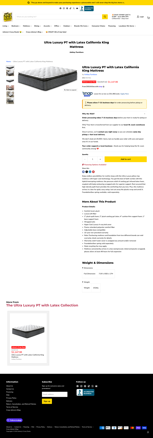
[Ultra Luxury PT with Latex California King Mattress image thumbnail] (10, 68)
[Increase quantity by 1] (100, 159)
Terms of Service (12, 407)
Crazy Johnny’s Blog (34, 32)
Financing (112, 26)
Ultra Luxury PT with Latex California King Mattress (27, 356)
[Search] (105, 16)
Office (56, 26)
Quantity (85, 154)
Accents (47, 26)
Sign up (47, 401)
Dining (37, 26)
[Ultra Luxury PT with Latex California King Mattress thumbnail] (10, 73)
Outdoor (66, 26)
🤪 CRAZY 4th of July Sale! (56, 32)
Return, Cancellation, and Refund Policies (21, 404)
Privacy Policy (11, 398)
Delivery (9, 401)
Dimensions (88, 268)
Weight (87, 282)
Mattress (26, 26)
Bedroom (15, 26)
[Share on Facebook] (83, 172)
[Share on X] (86, 172)
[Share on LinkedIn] (90, 172)
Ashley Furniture (90, 74)
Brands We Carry (81, 26)
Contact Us (10, 389)
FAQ (7, 395)
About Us (9, 386)
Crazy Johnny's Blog (13, 410)
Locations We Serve (126, 26)
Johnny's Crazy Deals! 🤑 (12, 32)
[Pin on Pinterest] (93, 172)
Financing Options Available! (95, 165)
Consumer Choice (98, 26)
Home (8, 61)
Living (5, 26)
